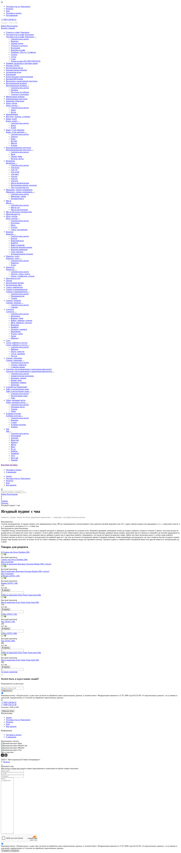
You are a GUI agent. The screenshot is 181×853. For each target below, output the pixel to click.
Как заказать (11, 485)
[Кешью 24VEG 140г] (10, 576)
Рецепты (9, 9)
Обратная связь (8, 711)
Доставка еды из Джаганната (18, 6)
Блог (8, 11)
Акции (9, 476)
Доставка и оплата (13, 13)
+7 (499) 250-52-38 (8, 705)
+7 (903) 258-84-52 (8, 19)
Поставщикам (12, 15)
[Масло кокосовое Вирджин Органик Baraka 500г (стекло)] (26, 564)
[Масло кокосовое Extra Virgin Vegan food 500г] (21, 653)
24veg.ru (6, 762)
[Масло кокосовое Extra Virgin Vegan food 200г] (21, 595)
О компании (11, 472)
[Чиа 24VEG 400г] (9, 633)
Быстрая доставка (9, 465)
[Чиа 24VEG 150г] (9, 614)
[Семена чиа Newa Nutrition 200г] (15, 552)
